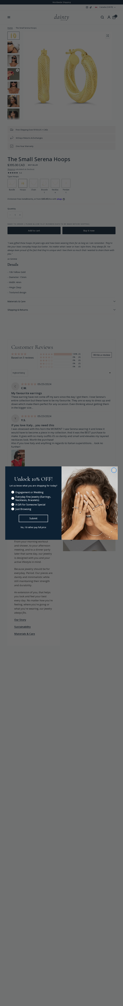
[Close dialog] (114, 470)
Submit (33, 518)
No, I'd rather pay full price (33, 527)
